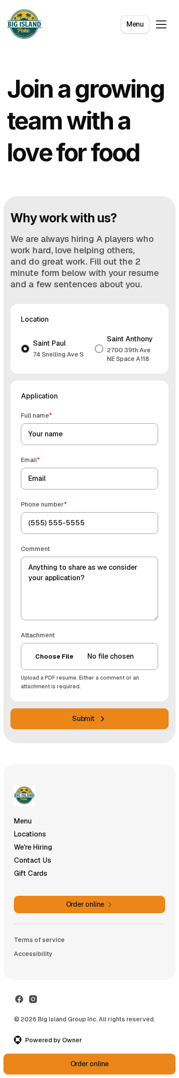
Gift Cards (30, 873)
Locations (30, 834)
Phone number (56, 504)
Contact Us (32, 860)
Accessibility (33, 954)
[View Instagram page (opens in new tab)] (33, 999)
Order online (89, 1063)
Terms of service (39, 940)
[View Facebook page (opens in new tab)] (19, 999)
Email (43, 460)
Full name (49, 415)
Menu (135, 24)
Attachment (38, 635)
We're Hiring (33, 847)
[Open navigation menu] (161, 24)
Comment (35, 549)
